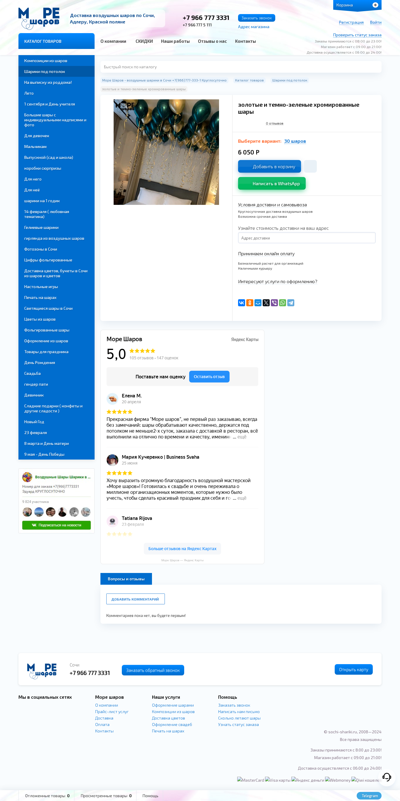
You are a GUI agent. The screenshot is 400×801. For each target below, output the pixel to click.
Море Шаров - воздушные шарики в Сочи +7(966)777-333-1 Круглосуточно (164, 80)
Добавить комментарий (135, 599)
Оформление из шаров (46, 340)
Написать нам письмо (239, 711)
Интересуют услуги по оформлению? (277, 281)
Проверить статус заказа (357, 34)
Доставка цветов (168, 717)
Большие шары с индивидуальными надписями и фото (55, 119)
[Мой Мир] (257, 302)
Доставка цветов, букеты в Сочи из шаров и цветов (56, 273)
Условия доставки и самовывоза (272, 204)
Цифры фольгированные (48, 259)
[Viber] (274, 302)
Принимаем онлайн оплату (266, 253)
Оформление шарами (173, 705)
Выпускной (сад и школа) (48, 157)
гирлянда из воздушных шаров (54, 238)
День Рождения (39, 362)
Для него (33, 178)
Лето (29, 93)
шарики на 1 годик (42, 200)
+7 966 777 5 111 (197, 24)
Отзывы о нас (212, 41)
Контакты (245, 41)
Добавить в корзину (274, 166)
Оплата (102, 724)
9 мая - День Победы (44, 454)
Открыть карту (353, 669)
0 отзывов (274, 123)
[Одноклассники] (249, 302)
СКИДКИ (144, 41)
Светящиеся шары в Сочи (48, 308)
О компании (113, 41)
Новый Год (34, 421)
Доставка (104, 717)
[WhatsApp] (282, 302)
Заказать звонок (257, 18)
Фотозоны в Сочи (40, 248)
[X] (266, 302)
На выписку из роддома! (48, 82)
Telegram (369, 795)
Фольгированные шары (46, 329)
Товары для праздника (46, 351)
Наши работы (175, 41)
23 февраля (35, 432)
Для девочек (36, 135)
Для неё (32, 189)
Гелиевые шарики (41, 227)
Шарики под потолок (44, 71)
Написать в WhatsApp (276, 183)
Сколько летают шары (239, 717)
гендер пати (36, 384)
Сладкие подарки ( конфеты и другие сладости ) (53, 408)
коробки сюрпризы (42, 168)
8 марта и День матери (46, 443)
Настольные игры (41, 286)
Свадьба (32, 373)
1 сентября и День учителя (49, 103)
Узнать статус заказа (238, 724)
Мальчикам (35, 146)
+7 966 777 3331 (206, 17)
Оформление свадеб (172, 724)
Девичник (34, 394)
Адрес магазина (253, 26)
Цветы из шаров (40, 319)
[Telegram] (290, 302)
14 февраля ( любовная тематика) (46, 214)
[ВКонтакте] (241, 302)
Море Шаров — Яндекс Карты (182, 560)
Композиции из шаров (45, 60)
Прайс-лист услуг (112, 711)
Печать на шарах (40, 297)
